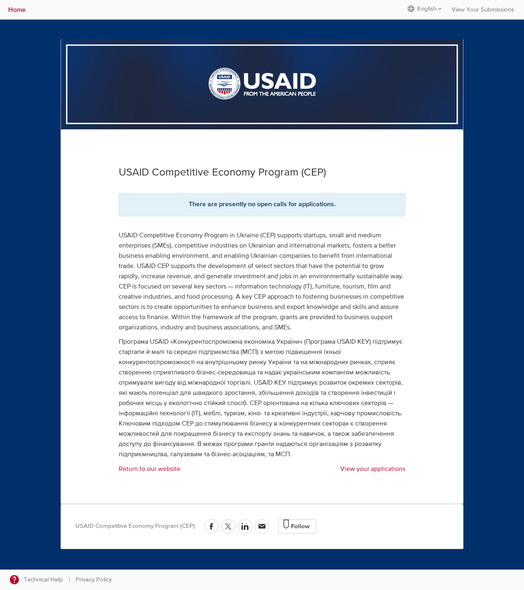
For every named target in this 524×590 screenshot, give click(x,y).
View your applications (372, 469)
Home (17, 9)
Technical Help (43, 579)
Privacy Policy (94, 579)
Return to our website (150, 469)
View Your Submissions (483, 10)
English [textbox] (426, 9)
